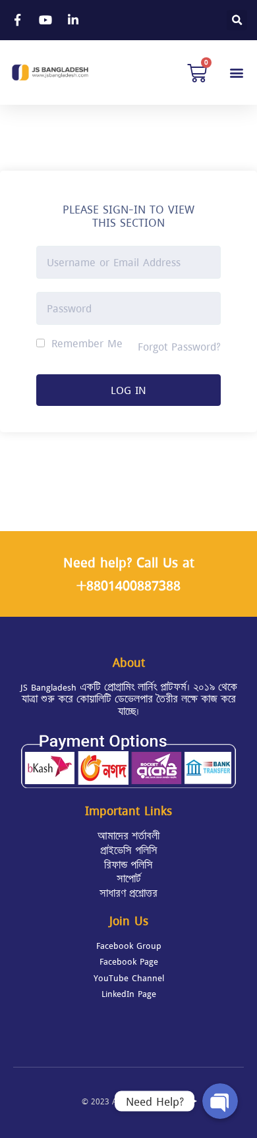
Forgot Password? (179, 347)
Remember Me (85, 343)
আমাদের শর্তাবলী (128, 836)
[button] (236, 73)
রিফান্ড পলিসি (128, 865)
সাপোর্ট (129, 879)
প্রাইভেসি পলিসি (128, 850)
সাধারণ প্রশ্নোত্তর (128, 893)
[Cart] (197, 72)
